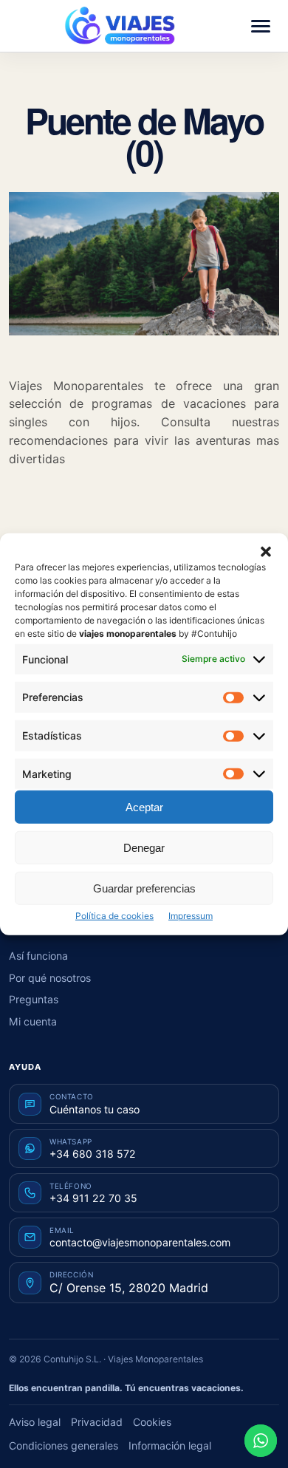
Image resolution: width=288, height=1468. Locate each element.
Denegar (144, 847)
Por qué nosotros (50, 978)
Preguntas (33, 999)
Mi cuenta (33, 1021)
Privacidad (97, 1422)
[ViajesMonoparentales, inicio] (119, 25)
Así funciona (38, 955)
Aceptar (144, 806)
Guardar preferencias (144, 887)
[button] (265, 551)
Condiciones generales (63, 1445)
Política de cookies (114, 915)
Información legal (169, 1445)
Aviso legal (35, 1422)
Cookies (152, 1422)
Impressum (190, 915)
